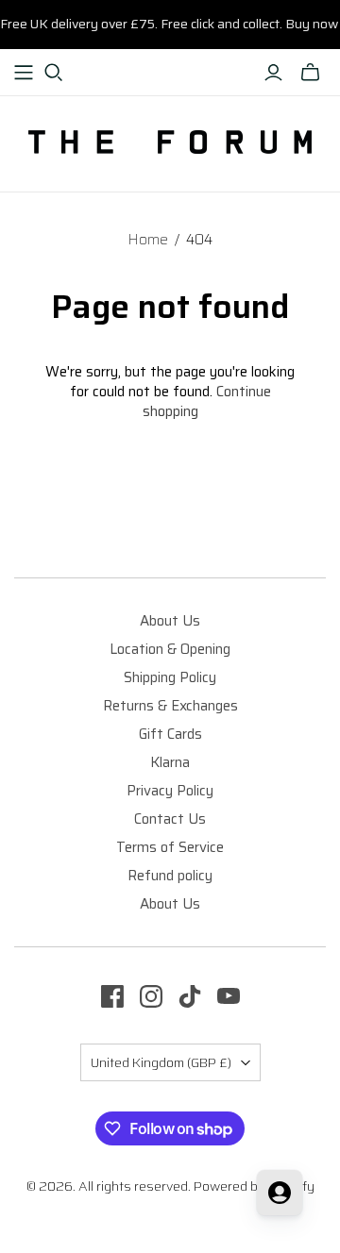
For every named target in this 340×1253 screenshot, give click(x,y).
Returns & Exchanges (170, 705)
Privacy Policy (170, 790)
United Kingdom (161, 1062)
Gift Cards (170, 734)
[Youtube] (228, 996)
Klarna (170, 762)
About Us (170, 621)
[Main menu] (23, 72)
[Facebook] (112, 996)
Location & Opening (170, 649)
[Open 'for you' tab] (279, 1192)
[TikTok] (189, 996)
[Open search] (53, 72)
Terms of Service (170, 847)
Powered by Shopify (254, 1186)
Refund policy (170, 875)
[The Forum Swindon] (170, 141)
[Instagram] (151, 996)
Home (148, 239)
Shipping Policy (170, 677)
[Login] (273, 72)
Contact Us (170, 819)
